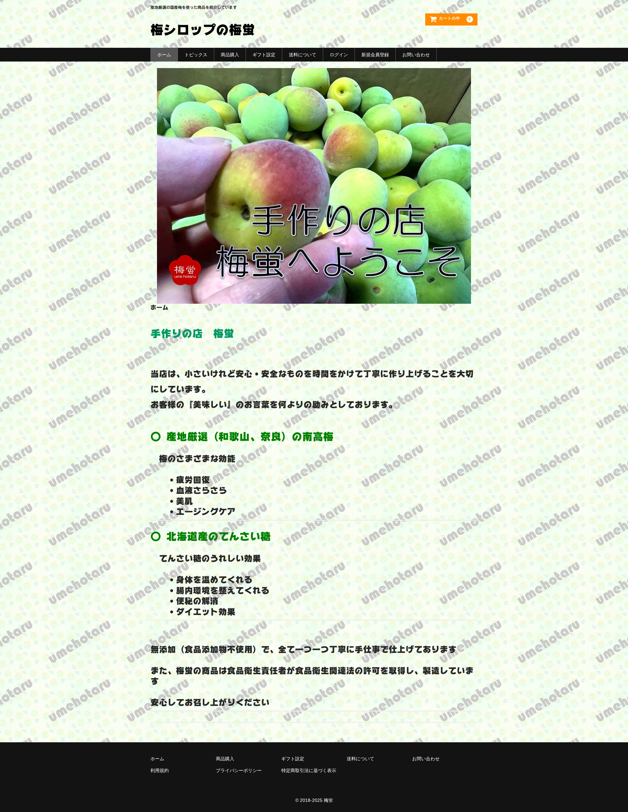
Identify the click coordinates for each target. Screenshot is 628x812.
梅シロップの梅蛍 (202, 29)
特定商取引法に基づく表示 (308, 770)
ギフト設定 (264, 54)
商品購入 (230, 54)
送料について (302, 54)
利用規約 (159, 770)
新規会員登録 (375, 54)
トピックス (195, 54)
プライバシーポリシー (239, 770)
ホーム (164, 54)
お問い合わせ (416, 54)
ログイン (339, 54)
